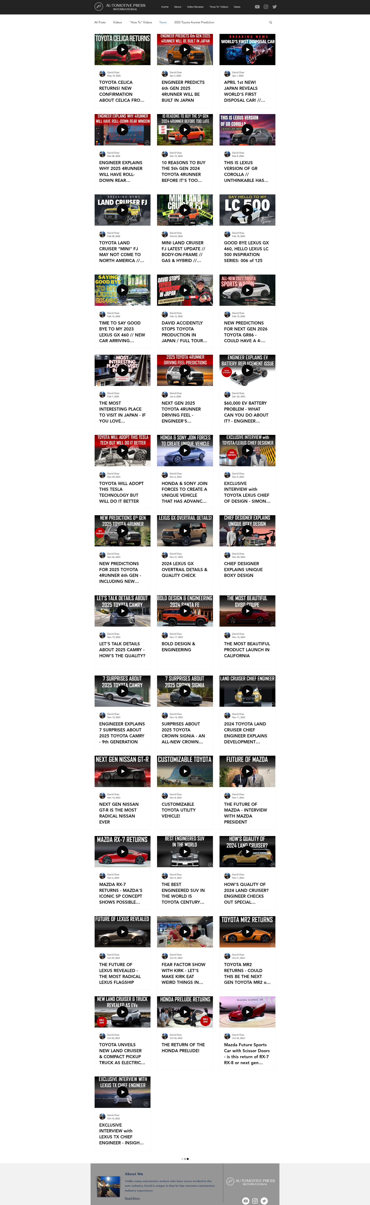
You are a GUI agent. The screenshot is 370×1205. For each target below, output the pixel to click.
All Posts (99, 22)
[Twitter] (275, 7)
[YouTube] (257, 7)
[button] (270, 23)
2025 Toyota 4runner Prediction (194, 22)
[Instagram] (266, 7)
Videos (117, 22)
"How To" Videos (141, 22)
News (163, 22)
